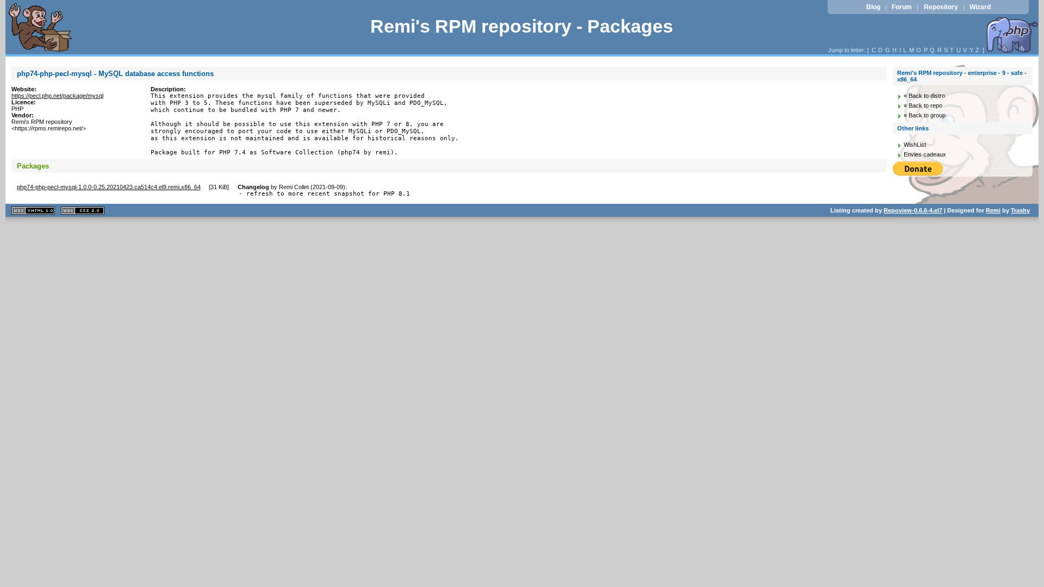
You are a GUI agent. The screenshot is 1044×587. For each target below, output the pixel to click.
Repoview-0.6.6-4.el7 (913, 210)
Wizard (980, 7)
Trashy (1020, 210)
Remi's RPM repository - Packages (521, 26)
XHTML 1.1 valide (33, 211)
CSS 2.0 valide (82, 211)
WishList (915, 144)
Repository (941, 7)
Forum (902, 7)
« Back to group (925, 115)
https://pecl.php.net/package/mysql (57, 95)
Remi (993, 210)
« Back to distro (924, 95)
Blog (873, 7)
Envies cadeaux (925, 154)
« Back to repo (923, 105)
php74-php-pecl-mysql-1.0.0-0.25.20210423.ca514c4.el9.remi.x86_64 (109, 187)
